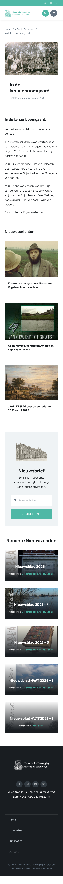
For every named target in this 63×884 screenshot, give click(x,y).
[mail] (57, 3)
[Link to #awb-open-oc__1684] (53, 13)
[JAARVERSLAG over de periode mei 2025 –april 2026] (31, 367)
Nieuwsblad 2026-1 (31, 566)
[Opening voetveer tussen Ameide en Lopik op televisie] (31, 305)
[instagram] (45, 3)
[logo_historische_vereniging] (17, 10)
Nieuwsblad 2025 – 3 (31, 642)
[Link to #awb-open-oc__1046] (45, 13)
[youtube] (51, 3)
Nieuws (37, 573)
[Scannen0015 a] (31, 43)
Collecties (27, 573)
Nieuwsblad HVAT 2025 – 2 (31, 680)
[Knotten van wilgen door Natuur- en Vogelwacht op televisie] (31, 243)
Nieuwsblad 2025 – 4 (31, 604)
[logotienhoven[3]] (32, 760)
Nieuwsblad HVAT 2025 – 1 (31, 718)
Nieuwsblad (48, 573)
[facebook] (39, 3)
